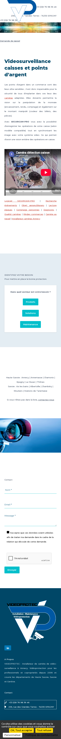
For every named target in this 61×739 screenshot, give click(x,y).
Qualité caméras (12, 214)
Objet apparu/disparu (33, 205)
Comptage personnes (27, 210)
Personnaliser (12, 735)
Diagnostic (49, 210)
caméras (8, 98)
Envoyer (12, 570)
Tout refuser (44, 730)
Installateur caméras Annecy (26, 218)
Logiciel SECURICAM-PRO (19, 201)
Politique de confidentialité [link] (41, 735)
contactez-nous (46, 400)
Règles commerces (33, 214)
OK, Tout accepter (21, 730)
